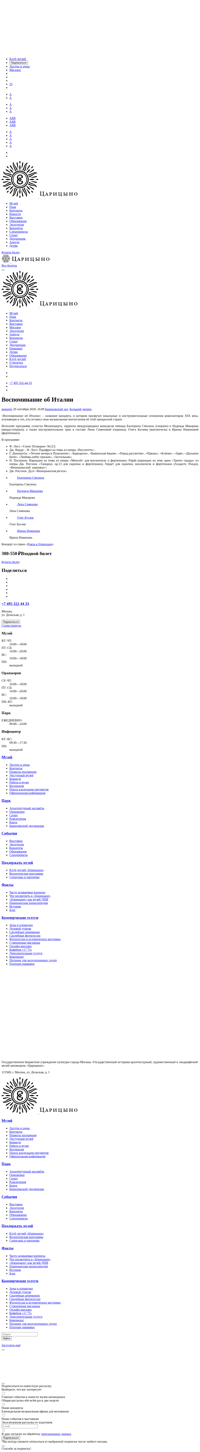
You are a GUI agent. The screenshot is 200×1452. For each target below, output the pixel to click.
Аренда (14, 242)
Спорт (13, 235)
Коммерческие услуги (20, 918)
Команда (15, 779)
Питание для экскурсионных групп (33, 960)
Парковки (15, 348)
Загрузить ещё (11, 1345)
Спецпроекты (18, 231)
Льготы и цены (19, 764)
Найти (6, 1338)
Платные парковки (22, 963)
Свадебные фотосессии (24, 935)
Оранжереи (17, 811)
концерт (7, 409)
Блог (12, 910)
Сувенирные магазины (24, 942)
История (15, 906)
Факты (7, 885)
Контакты (15, 210)
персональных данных (56, 1434)
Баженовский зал (56, 409)
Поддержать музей (17, 863)
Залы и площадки (21, 925)
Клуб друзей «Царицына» (26, 870)
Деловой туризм (20, 928)
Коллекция (16, 786)
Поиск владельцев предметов (29, 789)
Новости (15, 214)
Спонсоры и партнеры (24, 877)
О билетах (16, 362)
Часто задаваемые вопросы (27, 892)
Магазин (15, 327)
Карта (13, 822)
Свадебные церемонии (24, 932)
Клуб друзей (17, 359)
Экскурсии (16, 224)
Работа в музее (19, 782)
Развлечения (17, 818)
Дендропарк (17, 238)
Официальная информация (27, 793)
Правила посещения (22, 771)
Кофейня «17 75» (20, 949)
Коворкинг (16, 956)
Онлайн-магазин (20, 946)
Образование (18, 221)
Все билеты (9, 265)
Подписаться (18, 366)
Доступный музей (21, 775)
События (9, 833)
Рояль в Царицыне (40, 544)
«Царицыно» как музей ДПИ (28, 899)
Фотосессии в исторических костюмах (35, 939)
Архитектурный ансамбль (26, 808)
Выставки (16, 217)
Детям (13, 245)
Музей (13, 203)
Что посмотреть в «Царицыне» (30, 896)
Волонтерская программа (26, 873)
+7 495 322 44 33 (15, 604)
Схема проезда (11, 625)
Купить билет (11, 252)
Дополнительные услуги (25, 953)
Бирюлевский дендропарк (26, 825)
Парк (12, 207)
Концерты (16, 228)
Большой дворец (81, 409)
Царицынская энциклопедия (28, 903)
